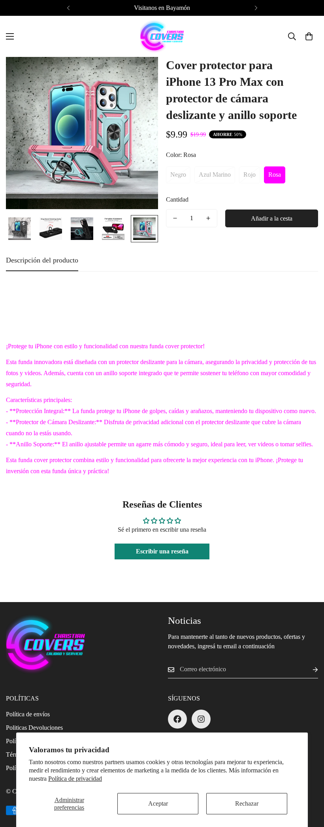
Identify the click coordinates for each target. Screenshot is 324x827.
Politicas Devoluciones (34, 727)
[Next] (256, 8)
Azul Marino (215, 174)
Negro (178, 174)
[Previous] (68, 8)
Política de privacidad (75, 778)
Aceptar (158, 803)
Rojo (249, 174)
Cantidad (177, 199)
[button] (309, 36)
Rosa (274, 174)
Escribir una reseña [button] (162, 551)
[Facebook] (177, 719)
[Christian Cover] (162, 36)
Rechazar (246, 803)
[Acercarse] (141, 74)
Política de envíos (28, 714)
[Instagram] (201, 719)
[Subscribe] (309, 669)
